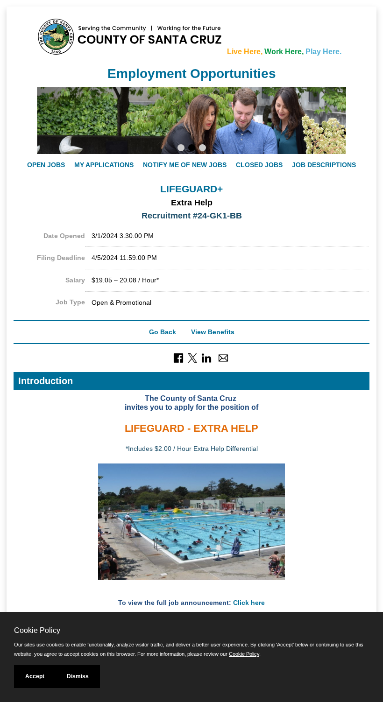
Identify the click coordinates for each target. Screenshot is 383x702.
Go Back (162, 332)
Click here (249, 602)
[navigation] (191, 164)
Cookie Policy (244, 654)
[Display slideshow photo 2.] (191, 149)
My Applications (104, 164)
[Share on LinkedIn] (206, 357)
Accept (34, 676)
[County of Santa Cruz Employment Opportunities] (65, 32)
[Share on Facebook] (178, 357)
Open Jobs (46, 164)
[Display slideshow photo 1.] (181, 149)
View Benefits (212, 332)
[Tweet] (192, 357)
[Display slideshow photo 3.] (202, 149)
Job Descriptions (324, 164)
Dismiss (78, 676)
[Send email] (223, 357)
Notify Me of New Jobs (185, 164)
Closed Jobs (259, 164)
